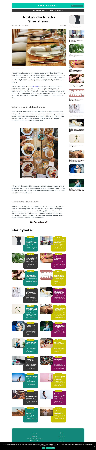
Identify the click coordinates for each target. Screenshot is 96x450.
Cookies (51, 10)
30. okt (30, 408)
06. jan (58, 322)
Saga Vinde (25, 25)
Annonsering (37, 10)
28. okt (58, 408)
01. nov (58, 391)
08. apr (30, 288)
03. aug (30, 237)
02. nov (30, 391)
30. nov (30, 357)
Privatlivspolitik (50, 447)
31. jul (58, 237)
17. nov (30, 374)
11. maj (58, 254)
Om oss (44, 10)
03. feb (30, 322)
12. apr (58, 271)
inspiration (63, 25)
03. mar (59, 288)
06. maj (30, 271)
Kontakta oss (59, 10)
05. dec (58, 339)
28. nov (58, 357)
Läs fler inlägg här (39, 222)
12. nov (58, 374)
